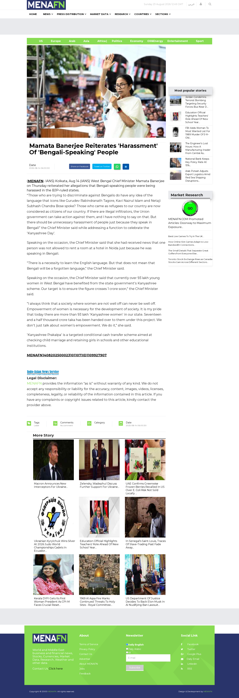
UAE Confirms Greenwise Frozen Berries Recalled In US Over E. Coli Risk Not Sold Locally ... (145, 488)
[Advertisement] (121, 26)
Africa (101, 41)
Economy (136, 41)
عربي (191, 4)
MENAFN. (52, 691)
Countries (141, 14)
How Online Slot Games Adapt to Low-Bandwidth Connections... (188, 243)
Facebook (193, 644)
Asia (86, 41)
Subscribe (134, 667)
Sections (161, 14)
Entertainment (173, 41)
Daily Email (193, 659)
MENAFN (35, 181)
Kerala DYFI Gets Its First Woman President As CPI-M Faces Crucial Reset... (52, 601)
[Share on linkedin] (126, 167)
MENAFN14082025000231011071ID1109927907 (67, 355)
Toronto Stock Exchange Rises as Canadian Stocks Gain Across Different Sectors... (191, 261)
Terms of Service (88, 644)
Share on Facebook (79, 166)
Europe (56, 41)
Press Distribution (70, 14)
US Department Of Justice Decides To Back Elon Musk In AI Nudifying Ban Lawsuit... (145, 601)
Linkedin (192, 663)
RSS (189, 668)
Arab (72, 41)
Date (32, 165)
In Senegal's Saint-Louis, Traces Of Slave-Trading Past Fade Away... (146, 544)
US (37, 41)
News (47, 14)
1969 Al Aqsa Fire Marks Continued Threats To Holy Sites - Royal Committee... (97, 601)
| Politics (116, 41)
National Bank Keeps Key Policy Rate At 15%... (197, 162)
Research (121, 14)
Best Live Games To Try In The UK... (186, 236)
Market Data (99, 14)
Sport (198, 41)
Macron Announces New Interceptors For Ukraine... (51, 485)
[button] (201, 4)
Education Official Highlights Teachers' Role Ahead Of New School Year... (99, 544)
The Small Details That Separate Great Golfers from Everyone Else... (188, 252)
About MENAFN (88, 663)
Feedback (85, 673)
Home (33, 14)
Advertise (84, 659)
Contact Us (85, 654)
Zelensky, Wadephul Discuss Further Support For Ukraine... (99, 485)
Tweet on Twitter (102, 166)
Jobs (82, 668)
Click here (56, 668)
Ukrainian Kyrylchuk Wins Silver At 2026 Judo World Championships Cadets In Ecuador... (54, 545)
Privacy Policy (87, 649)
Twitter (191, 649)
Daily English (136, 644)
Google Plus (194, 654)
